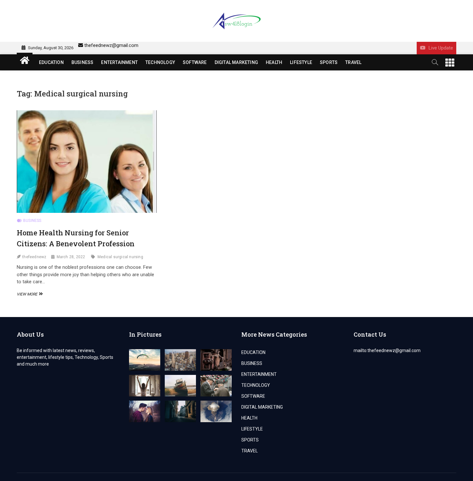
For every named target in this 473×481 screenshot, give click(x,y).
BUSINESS (82, 62)
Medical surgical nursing (120, 257)
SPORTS (329, 62)
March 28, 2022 (71, 257)
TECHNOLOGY (160, 62)
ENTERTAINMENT (119, 62)
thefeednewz (34, 257)
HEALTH (274, 62)
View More (29, 294)
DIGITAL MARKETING (236, 62)
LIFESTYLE (301, 62)
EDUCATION (51, 62)
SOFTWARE (195, 62)
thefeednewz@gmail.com (111, 45)
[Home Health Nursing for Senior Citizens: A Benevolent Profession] (87, 161)
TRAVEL (353, 62)
